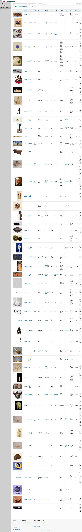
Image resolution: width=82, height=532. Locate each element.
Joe (36, 33)
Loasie (34, 302)
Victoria (46, 60)
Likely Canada (47, 445)
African (55, 311)
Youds (34, 46)
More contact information (16, 529)
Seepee (35, 405)
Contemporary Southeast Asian (67, 128)
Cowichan (57, 266)
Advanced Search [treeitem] (5, 7)
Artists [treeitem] (3, 9)
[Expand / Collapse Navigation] (1, 1)
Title (30, 10)
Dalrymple (35, 350)
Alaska (46, 377)
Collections (25, 10)
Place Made (46, 10)
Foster (34, 256)
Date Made (51, 10)
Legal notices (47, 530)
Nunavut (46, 164)
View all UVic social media (36, 526)
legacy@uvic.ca (15, 526)
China (45, 230)
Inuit (55, 100)
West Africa (46, 136)
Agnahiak (35, 163)
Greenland (46, 100)
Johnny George (35, 420)
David (34, 33)
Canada (46, 23)
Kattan (34, 499)
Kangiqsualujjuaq (47, 419)
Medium (62, 10)
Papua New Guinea (46, 120)
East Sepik (46, 119)
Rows (37, 4)
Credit (70, 10)
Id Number (76, 10)
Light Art (67, 61)
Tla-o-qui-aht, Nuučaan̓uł (56, 33)
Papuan (55, 215)
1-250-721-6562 (15, 527)
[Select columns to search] (14, 4)
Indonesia (46, 111)
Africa (45, 311)
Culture (57, 10)
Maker (35, 10)
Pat (34, 367)
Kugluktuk (46, 163)
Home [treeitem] (3, 3)
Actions (44, 4)
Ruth (34, 14)
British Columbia (47, 22)
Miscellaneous (25, 14)
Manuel (35, 266)
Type (38, 10)
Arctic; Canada (47, 302)
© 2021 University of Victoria (41, 530)
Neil (34, 351)
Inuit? (55, 330)
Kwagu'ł (55, 181)
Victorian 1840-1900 (66, 359)
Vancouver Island (47, 265)
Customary (66, 311)
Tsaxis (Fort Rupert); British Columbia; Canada (47, 181)
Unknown (35, 311)
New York (46, 256)
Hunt (34, 181)
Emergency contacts (52, 530)
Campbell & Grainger (35, 79)
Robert (34, 61)
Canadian (55, 22)
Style (66, 10)
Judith (34, 257)
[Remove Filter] (32, 6)
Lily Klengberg (35, 164)
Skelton (35, 22)
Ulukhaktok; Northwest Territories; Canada (46, 367)
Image (17, 10)
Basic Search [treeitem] (4, 5)
